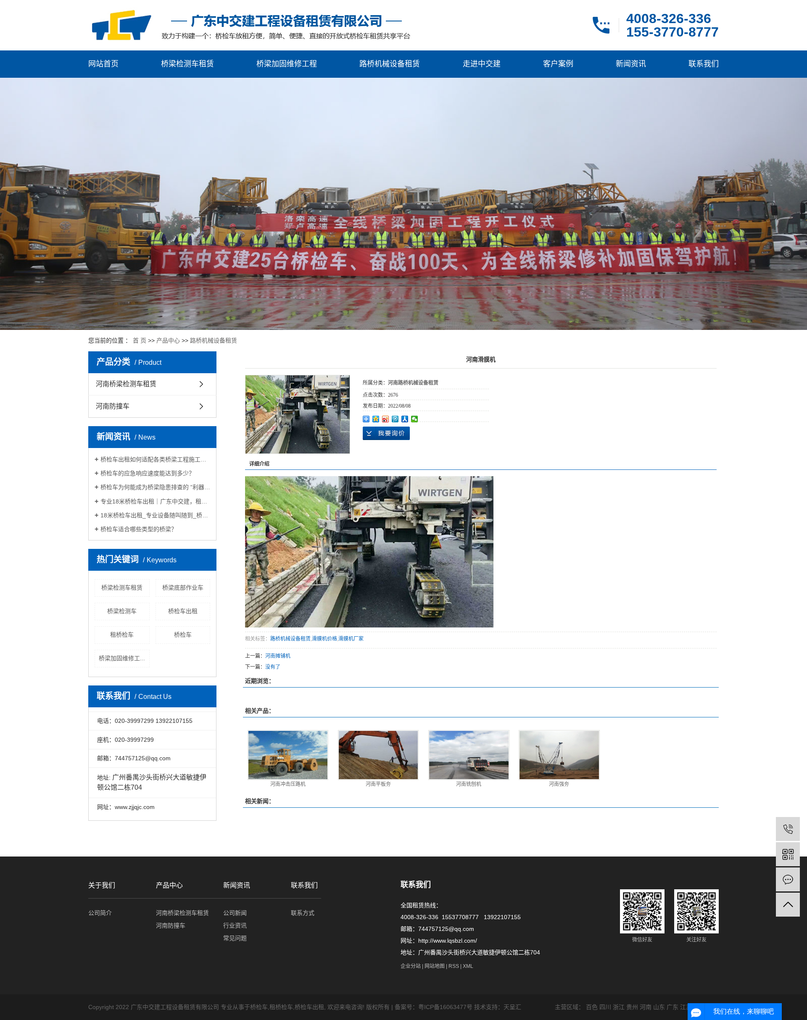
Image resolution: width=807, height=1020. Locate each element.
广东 (672, 1007)
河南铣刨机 (468, 784)
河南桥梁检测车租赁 (126, 383)
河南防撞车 (112, 406)
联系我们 (703, 64)
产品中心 (168, 340)
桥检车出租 (183, 611)
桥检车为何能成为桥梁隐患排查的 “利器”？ (155, 487)
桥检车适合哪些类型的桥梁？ (138, 529)
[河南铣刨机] (468, 755)
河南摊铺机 (277, 656)
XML (468, 966)
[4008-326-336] (788, 829)
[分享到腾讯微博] (395, 419)
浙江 (619, 1007)
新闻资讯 (631, 64)
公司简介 (100, 912)
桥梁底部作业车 (182, 587)
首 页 (139, 340)
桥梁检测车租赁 (187, 64)
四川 (605, 1007)
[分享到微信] (414, 419)
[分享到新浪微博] (385, 419)
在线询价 (386, 433)
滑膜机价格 (324, 639)
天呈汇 (512, 1007)
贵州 (632, 1007)
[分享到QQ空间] (376, 419)
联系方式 (302, 912)
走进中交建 (482, 64)
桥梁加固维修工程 (286, 64)
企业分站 (411, 966)
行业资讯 (235, 925)
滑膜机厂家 (351, 639)
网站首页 (103, 64)
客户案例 (558, 64)
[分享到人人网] (405, 419)
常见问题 (235, 938)
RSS (453, 966)
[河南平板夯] (378, 755)
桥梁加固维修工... (122, 658)
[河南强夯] (559, 755)
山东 (659, 1007)
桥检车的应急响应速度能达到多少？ (147, 473)
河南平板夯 (378, 784)
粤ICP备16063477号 (445, 1007)
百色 (592, 1007)
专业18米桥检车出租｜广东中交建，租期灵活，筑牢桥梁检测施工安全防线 (155, 501)
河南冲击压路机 (288, 784)
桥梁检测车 (122, 611)
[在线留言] (788, 879)
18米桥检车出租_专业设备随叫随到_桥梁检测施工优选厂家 (155, 515)
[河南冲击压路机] (288, 755)
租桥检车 (122, 634)
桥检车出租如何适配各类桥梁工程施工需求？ (155, 459)
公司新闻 (235, 912)
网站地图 (435, 966)
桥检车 (183, 634)
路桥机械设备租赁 (389, 64)
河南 (645, 1007)
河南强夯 (559, 784)
